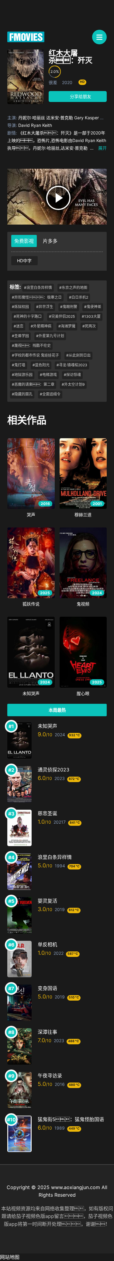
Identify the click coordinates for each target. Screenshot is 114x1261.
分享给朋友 (80, 96)
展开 (98, 148)
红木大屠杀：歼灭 (70, 57)
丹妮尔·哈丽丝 (31, 117)
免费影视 (24, 241)
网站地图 (9, 1257)
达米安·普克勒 (59, 117)
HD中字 (24, 260)
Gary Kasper (86, 117)
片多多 (50, 241)
